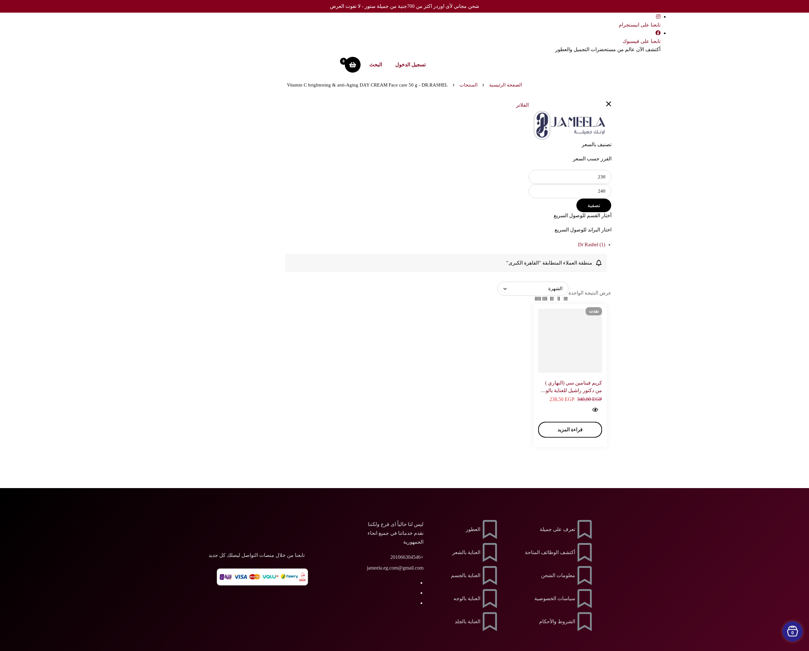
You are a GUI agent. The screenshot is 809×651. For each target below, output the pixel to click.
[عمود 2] (559, 300)
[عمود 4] (545, 300)
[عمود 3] (552, 300)
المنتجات (468, 84)
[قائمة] (566, 300)
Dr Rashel (591, 244)
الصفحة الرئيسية (505, 84)
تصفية (593, 205)
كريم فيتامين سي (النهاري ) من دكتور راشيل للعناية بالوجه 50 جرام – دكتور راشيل (571, 390)
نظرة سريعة (595, 410)
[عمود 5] (538, 300)
